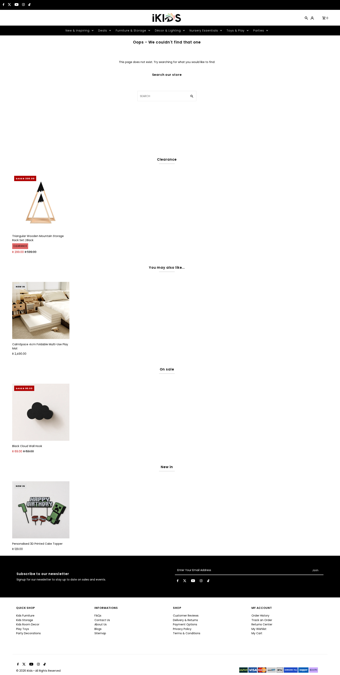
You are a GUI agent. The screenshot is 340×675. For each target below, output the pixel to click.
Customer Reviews (186, 616)
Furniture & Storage (131, 30)
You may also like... (167, 267)
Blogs (98, 629)
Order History (260, 616)
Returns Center (261, 624)
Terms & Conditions (186, 633)
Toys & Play (236, 30)
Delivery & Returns (185, 620)
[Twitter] (9, 5)
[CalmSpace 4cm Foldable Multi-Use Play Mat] (40, 310)
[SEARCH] (306, 18)
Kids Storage (24, 620)
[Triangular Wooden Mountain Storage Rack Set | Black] (40, 202)
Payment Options (185, 624)
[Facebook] (3, 5)
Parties (258, 30)
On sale (167, 369)
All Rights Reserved (48, 671)
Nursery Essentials (203, 30)
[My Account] (312, 18)
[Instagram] (23, 5)
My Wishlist (258, 629)
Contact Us (102, 620)
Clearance (167, 159)
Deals (102, 30)
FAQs (97, 616)
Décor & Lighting (168, 30)
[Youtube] (16, 5)
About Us (100, 624)
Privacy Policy (182, 629)
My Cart (256, 633)
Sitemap (100, 633)
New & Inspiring (78, 30)
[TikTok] (28, 5)
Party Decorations (28, 633)
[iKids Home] (166, 17)
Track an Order (261, 620)
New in (167, 467)
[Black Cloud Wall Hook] (40, 412)
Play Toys (22, 629)
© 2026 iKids (24, 671)
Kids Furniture (25, 616)
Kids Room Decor (27, 624)
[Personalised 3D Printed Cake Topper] (40, 509)
